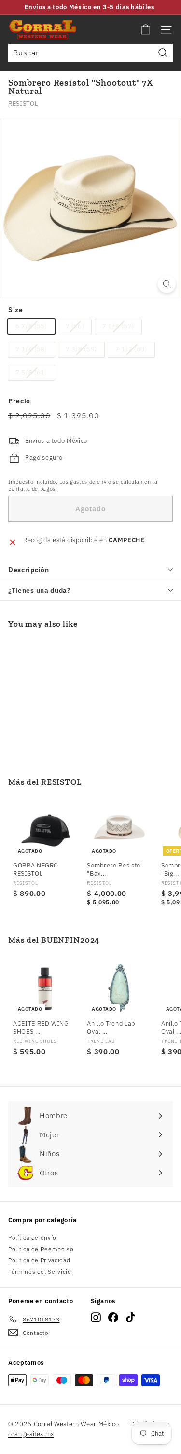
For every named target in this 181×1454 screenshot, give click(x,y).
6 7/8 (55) (31, 326)
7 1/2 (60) (131, 349)
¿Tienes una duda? (39, 590)
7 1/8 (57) (118, 326)
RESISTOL (23, 103)
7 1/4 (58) (31, 349)
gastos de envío (90, 482)
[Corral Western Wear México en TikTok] (130, 1317)
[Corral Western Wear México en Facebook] (113, 1317)
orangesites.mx (31, 1434)
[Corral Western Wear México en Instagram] (96, 1317)
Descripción (28, 569)
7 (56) (75, 326)
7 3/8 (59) (81, 349)
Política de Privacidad (39, 1260)
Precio (19, 401)
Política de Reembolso (41, 1249)
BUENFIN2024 (70, 940)
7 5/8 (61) (31, 372)
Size (15, 310)
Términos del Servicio (39, 1271)
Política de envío (32, 1237)
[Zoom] (167, 284)
